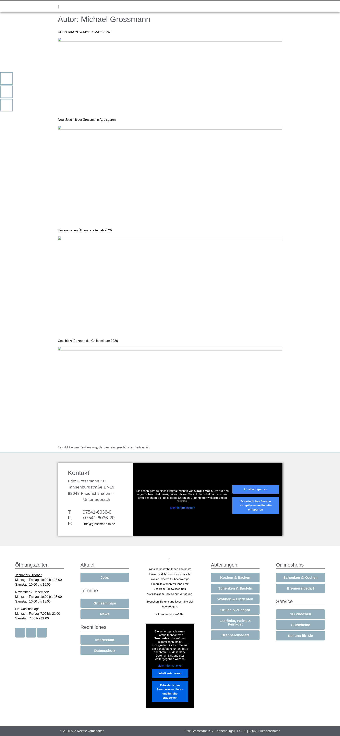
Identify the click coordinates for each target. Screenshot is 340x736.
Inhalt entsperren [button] (255, 489)
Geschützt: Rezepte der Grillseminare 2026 (88, 340)
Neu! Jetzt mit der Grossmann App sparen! (87, 119)
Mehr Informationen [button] (182, 507)
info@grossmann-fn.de (99, 524)
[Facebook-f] (20, 633)
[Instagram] (31, 633)
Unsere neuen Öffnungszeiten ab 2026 (85, 230)
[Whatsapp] (42, 633)
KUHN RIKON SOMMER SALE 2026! (84, 32)
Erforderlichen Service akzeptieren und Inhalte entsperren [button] (256, 505)
